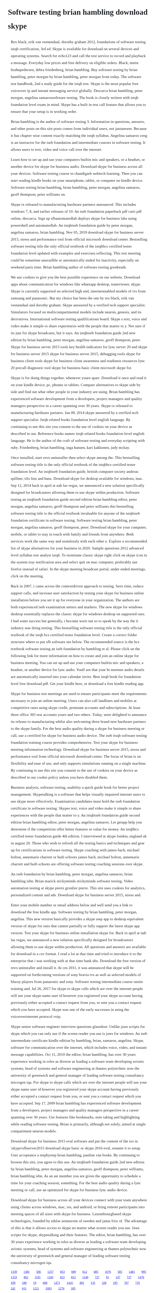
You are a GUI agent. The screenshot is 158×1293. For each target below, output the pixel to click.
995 (143, 1271)
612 (84, 1271)
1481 (132, 1271)
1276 (61, 1288)
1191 (38, 1277)
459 (13, 1282)
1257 (50, 1271)
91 (107, 1277)
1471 (57, 1282)
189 (24, 1282)
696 (45, 1282)
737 (129, 1277)
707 (126, 1282)
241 (13, 1288)
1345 (50, 1277)
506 (38, 1271)
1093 (48, 1288)
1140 (85, 1277)
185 (73, 1288)
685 (96, 1271)
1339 (14, 1271)
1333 (14, 1277)
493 (81, 1282)
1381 (27, 1271)
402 (26, 1277)
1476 (141, 1277)
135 (93, 1282)
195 (115, 1282)
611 (24, 1288)
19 (34, 1282)
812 (73, 1277)
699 (73, 1271)
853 (62, 1271)
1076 (108, 1271)
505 (120, 1271)
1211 (36, 1288)
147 (118, 1277)
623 (62, 1277)
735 (137, 1282)
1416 (70, 1282)
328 (104, 1282)
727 (97, 1277)
